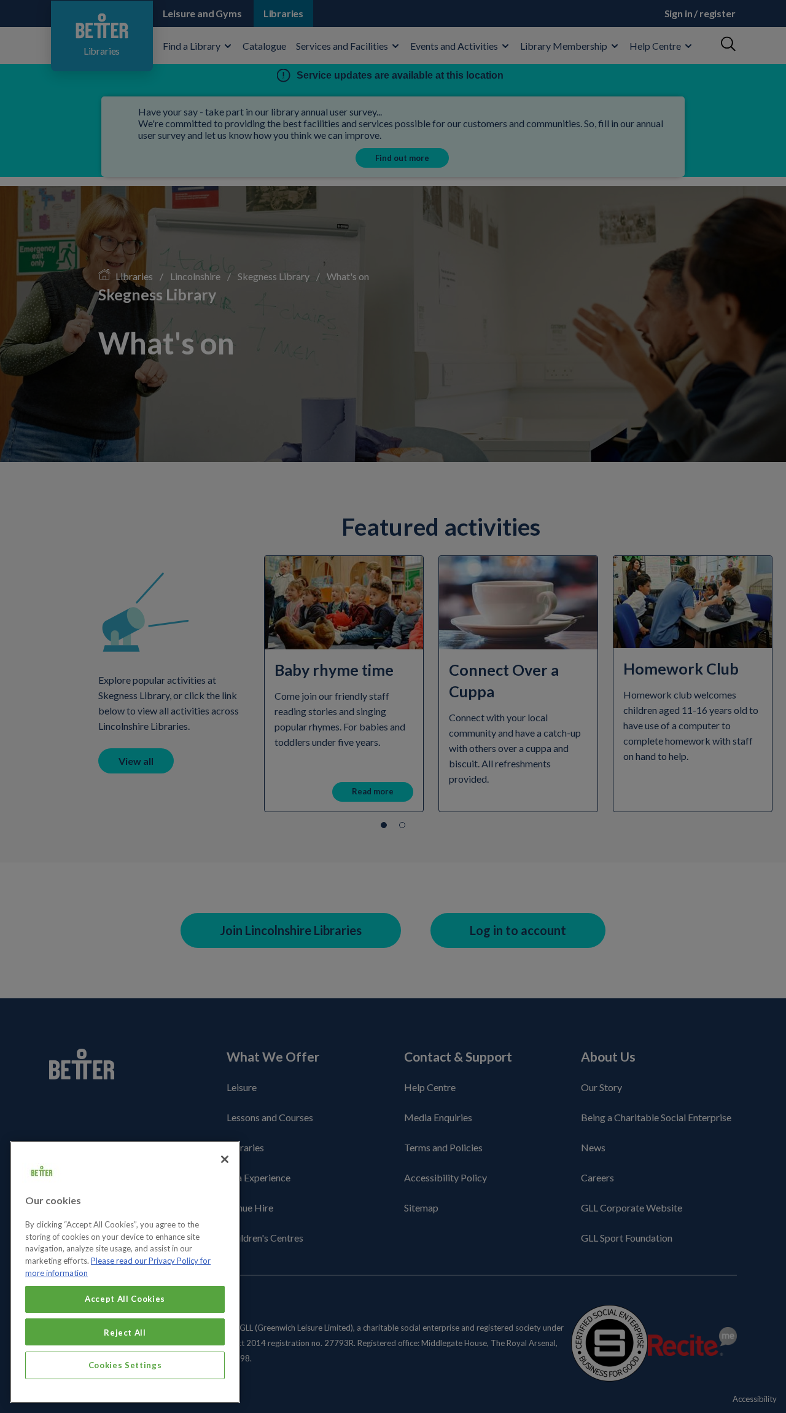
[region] (125, 1272)
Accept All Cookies (125, 1299)
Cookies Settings (125, 1365)
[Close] (224, 1159)
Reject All (125, 1332)
